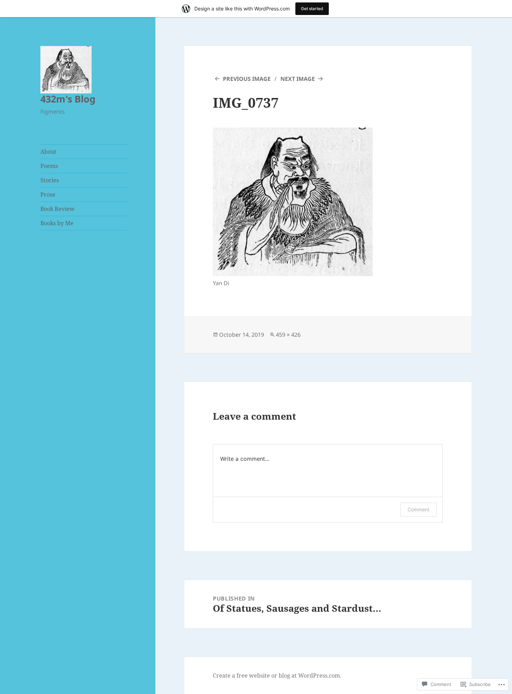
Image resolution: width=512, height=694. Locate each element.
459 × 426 (288, 334)
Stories (49, 180)
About (48, 151)
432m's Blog (67, 98)
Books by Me (56, 223)
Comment (418, 509)
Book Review (57, 209)
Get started (312, 8)
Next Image (297, 79)
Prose (47, 194)
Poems (49, 166)
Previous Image (247, 79)
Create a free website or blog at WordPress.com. (277, 675)
